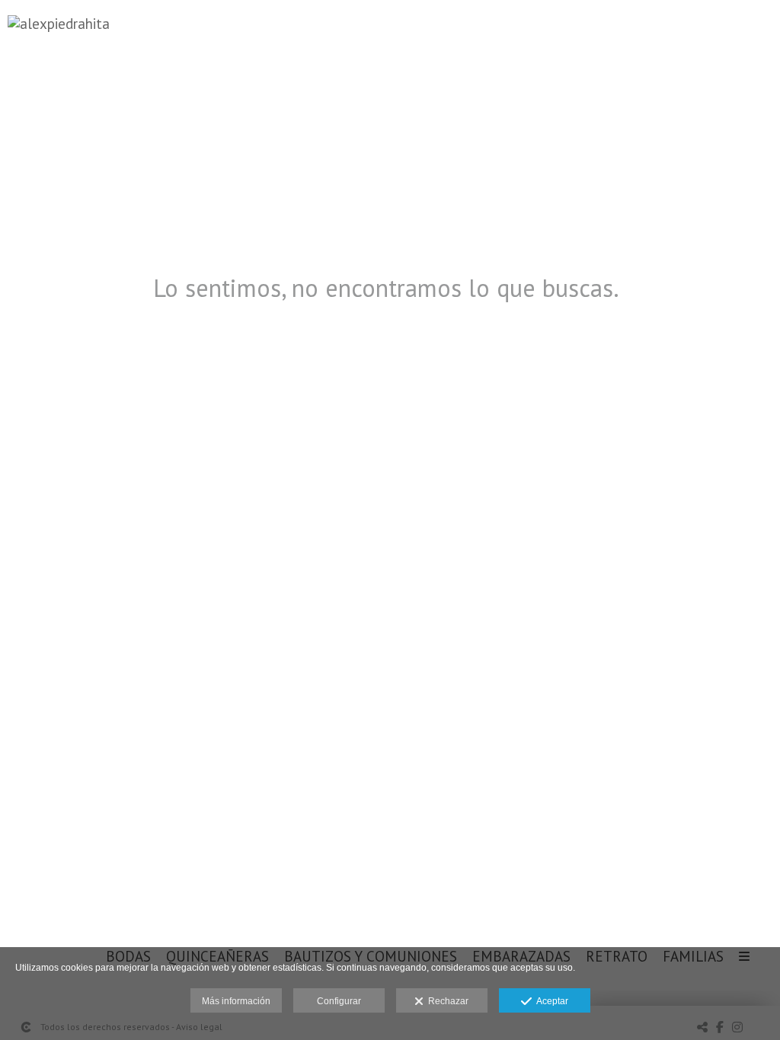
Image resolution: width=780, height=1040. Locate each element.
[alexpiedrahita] (58, 31)
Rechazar (446, 1001)
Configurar (339, 1001)
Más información (236, 1001)
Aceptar (550, 1001)
